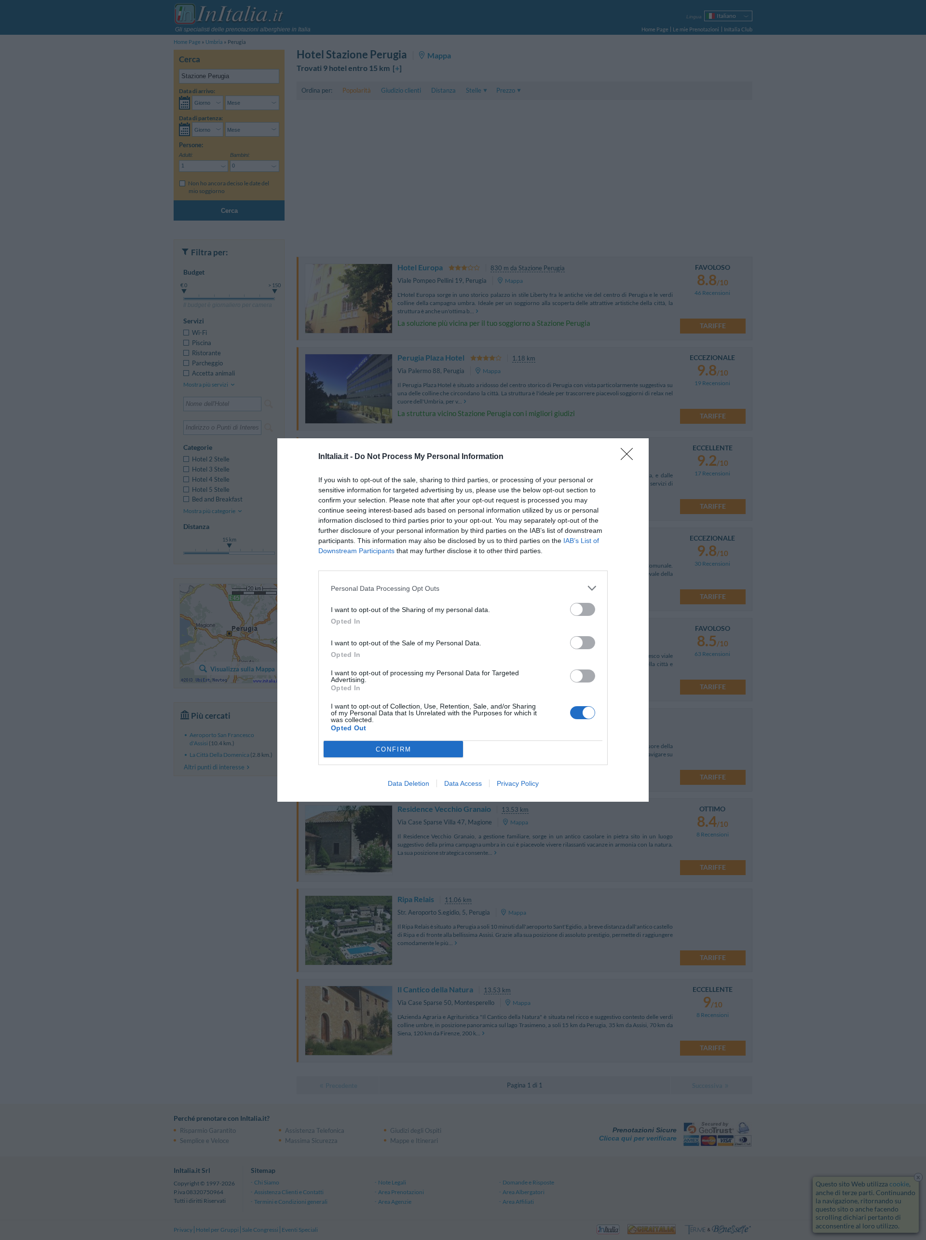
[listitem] (463, 588)
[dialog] (463, 620)
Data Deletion (408, 783)
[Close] (630, 457)
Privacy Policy (518, 783)
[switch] (582, 609)
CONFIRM (393, 749)
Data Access (463, 783)
